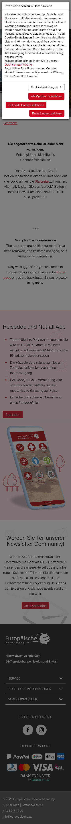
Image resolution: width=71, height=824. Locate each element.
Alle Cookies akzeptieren (46, 96)
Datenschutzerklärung (18, 64)
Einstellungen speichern (47, 113)
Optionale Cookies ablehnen (26, 105)
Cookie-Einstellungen (44, 87)
